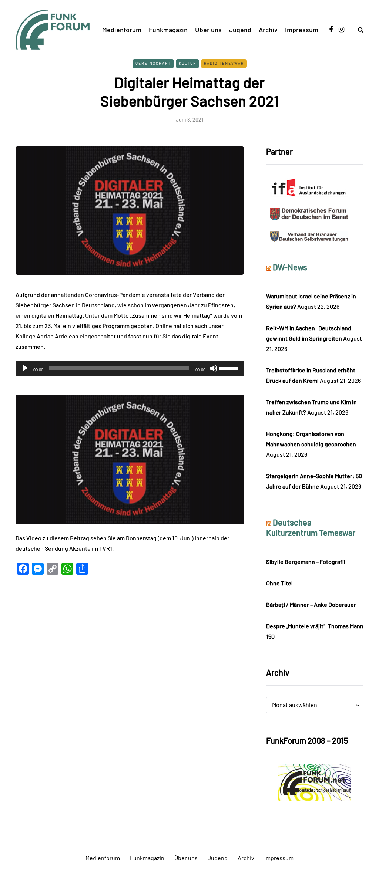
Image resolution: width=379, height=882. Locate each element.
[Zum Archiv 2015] (314, 781)
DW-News (290, 267)
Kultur (187, 63)
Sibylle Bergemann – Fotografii (305, 561)
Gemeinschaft (153, 63)
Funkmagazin (168, 30)
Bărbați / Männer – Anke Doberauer (311, 604)
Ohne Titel (279, 583)
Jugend (240, 30)
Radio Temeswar (224, 63)
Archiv (268, 30)
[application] (130, 368)
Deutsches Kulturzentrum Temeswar (310, 527)
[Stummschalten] (213, 368)
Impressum (301, 30)
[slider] (229, 367)
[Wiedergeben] (25, 368)
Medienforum (121, 30)
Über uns (208, 30)
